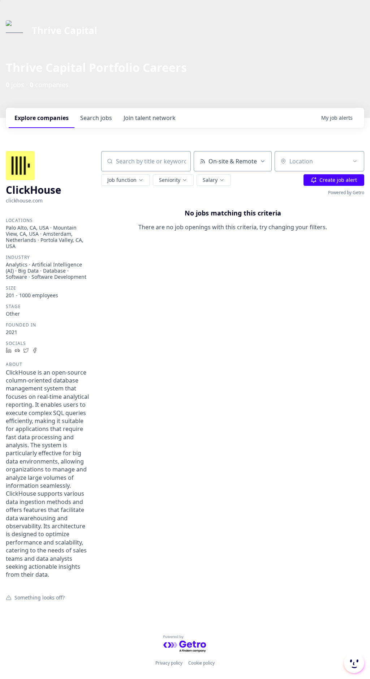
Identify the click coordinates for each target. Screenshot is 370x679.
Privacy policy (168, 663)
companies (41, 118)
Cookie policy (201, 663)
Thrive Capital (64, 30)
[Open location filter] (355, 161)
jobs (96, 118)
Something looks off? (39, 597)
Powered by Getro (346, 192)
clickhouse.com (24, 200)
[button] (125, 180)
